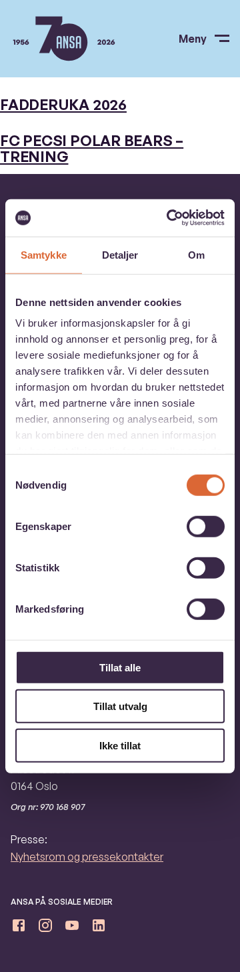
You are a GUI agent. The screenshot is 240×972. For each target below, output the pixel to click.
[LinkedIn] (99, 928)
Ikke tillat (120, 745)
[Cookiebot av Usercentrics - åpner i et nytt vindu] (169, 218)
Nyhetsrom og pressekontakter (87, 856)
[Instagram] (45, 928)
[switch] (206, 526)
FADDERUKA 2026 (63, 104)
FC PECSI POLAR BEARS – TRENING (91, 148)
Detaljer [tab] (120, 254)
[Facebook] (19, 928)
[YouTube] (72, 928)
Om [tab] (196, 254)
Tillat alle (120, 667)
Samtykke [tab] (44, 254)
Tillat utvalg (120, 706)
